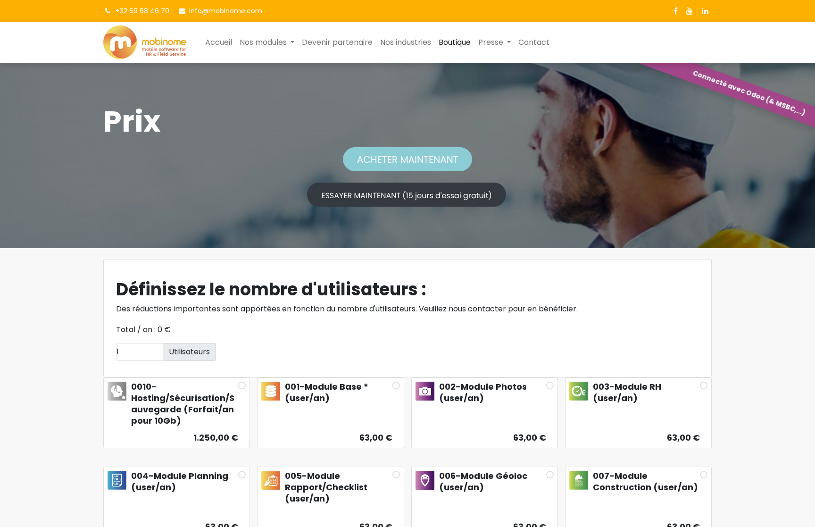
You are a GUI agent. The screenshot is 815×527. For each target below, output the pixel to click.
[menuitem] (218, 42)
